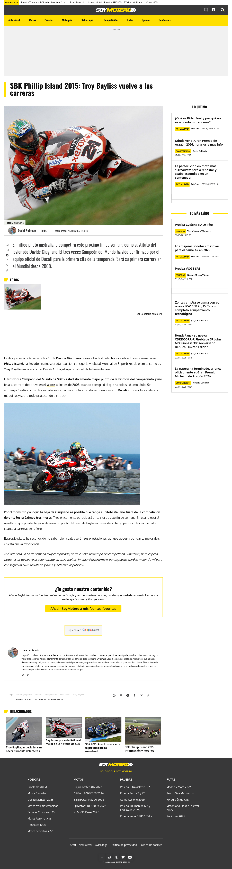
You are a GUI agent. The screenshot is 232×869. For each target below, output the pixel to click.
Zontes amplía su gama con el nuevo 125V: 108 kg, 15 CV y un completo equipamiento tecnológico (197, 308)
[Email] (7, 249)
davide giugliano (24, 695)
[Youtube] (130, 857)
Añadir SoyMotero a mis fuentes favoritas (83, 608)
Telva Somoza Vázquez (198, 231)
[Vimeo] (123, 857)
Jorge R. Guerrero (199, 320)
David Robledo (27, 230)
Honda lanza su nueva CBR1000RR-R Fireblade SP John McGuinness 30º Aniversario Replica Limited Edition (198, 341)
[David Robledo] (12, 230)
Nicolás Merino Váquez (198, 275)
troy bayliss (78, 695)
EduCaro (195, 128)
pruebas (180, 231)
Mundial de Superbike (49, 699)
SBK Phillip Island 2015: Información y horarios (139, 748)
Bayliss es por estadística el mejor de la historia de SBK (63, 742)
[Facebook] (7, 260)
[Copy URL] (7, 270)
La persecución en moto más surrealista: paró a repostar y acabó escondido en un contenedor (196, 171)
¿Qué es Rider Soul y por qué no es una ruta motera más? (198, 120)
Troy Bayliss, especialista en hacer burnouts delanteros (24, 749)
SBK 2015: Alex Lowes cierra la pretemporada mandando (102, 747)
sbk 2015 (65, 695)
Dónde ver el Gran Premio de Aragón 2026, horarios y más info (199, 142)
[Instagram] (23, 674)
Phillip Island (51, 695)
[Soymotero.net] (116, 10)
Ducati (38, 695)
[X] (7, 265)
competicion (23, 699)
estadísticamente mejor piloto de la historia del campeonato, (110, 379)
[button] (222, 10)
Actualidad (182, 129)
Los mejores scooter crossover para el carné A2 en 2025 (197, 248)
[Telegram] (7, 254)
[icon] (206, 10)
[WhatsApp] (7, 244)
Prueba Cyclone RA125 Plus (194, 225)
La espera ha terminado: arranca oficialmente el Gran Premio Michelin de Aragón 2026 (198, 372)
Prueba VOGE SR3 (187, 268)
